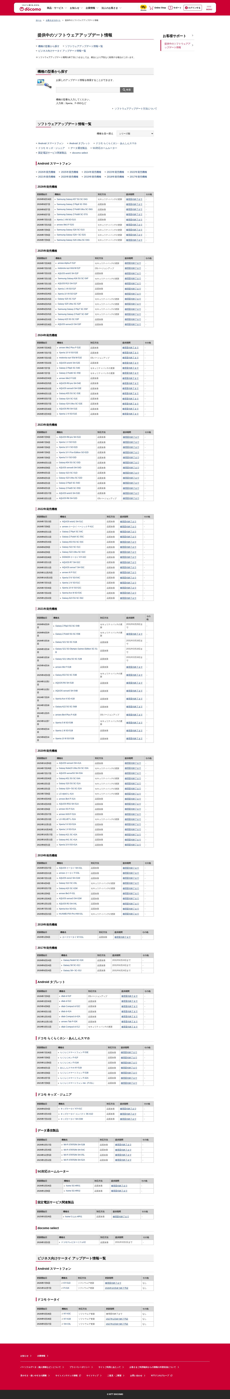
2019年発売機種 (92, 176)
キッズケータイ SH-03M (72, 1119)
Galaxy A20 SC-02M (68, 888)
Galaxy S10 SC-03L (68, 883)
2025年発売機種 (69, 172)
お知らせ (74, 8)
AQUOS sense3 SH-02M (70, 898)
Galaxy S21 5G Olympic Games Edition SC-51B (76, 650)
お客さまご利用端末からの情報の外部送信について (152, 1367)
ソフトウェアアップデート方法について (136, 108)
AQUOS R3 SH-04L (68, 904)
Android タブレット (79, 143)
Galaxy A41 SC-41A (68, 839)
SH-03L (67, 1324)
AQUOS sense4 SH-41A (70, 763)
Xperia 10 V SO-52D (68, 447)
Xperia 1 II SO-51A (67, 829)
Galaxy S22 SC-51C (71, 547)
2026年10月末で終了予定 (116, 1288)
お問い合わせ (136, 1375)
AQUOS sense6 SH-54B (66, 691)
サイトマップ (92, 1375)
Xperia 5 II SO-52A (67, 824)
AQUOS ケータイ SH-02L (70, 868)
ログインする (194, 8)
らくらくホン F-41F (69, 1057)
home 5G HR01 (73, 1186)
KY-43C (67, 1314)
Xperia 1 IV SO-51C (71, 583)
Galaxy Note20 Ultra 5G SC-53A (73, 768)
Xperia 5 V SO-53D (67, 457)
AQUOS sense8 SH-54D (70, 467)
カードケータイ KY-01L (73, 937)
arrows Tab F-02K (69, 1021)
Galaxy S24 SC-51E (68, 398)
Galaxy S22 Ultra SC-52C (74, 552)
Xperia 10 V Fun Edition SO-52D (73, 452)
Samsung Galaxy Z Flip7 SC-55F (73, 309)
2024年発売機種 (92, 172)
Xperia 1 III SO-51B (64, 730)
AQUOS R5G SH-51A (69, 804)
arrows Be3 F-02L (67, 893)
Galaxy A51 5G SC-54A (69, 778)
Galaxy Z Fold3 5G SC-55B (67, 634)
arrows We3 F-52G (65, 225)
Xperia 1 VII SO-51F (67, 289)
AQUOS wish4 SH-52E (69, 363)
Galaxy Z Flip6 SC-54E (69, 368)
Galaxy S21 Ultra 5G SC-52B (68, 659)
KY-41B (67, 1319)
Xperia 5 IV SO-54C (71, 578)
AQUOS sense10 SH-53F (69, 324)
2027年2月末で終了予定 (117, 1324)
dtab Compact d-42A (70, 1016)
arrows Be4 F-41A (67, 799)
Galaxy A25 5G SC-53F (68, 319)
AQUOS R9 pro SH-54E (70, 383)
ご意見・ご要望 (114, 1375)
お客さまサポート (53, 20)
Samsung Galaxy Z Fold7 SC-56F (73, 314)
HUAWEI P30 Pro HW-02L (71, 914)
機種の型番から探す (48, 46)
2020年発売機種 (69, 176)
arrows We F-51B (63, 667)
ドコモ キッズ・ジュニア (51, 148)
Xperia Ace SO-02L (67, 909)
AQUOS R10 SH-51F (67, 283)
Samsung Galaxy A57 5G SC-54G (72, 199)
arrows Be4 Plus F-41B (65, 715)
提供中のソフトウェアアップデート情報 (177, 45)
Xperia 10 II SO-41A (68, 845)
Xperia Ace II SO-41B (65, 699)
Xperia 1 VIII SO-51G (66, 219)
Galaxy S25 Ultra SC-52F (69, 304)
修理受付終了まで (134, 199)
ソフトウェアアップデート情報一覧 (84, 46)
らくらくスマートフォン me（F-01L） (77, 1083)
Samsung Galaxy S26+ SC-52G (71, 235)
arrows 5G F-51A (66, 809)
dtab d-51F (66, 996)
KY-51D (67, 1283)
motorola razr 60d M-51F (69, 268)
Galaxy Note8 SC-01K (73, 960)
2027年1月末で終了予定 (117, 1319)
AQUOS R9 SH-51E (68, 409)
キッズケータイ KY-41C (71, 1109)
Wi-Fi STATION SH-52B (74, 1144)
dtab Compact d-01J (70, 1027)
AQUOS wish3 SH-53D (69, 493)
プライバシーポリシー (80, 1367)
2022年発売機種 (138, 172)
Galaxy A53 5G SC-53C (73, 542)
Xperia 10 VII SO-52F (67, 294)
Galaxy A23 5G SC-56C (73, 598)
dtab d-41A (66, 1011)
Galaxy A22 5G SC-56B (66, 706)
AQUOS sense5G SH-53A (71, 773)
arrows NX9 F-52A (67, 814)
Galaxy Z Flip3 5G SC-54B (67, 626)
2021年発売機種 (46, 176)
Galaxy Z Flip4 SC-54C (72, 532)
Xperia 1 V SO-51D (67, 442)
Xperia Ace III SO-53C (72, 593)
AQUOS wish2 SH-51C (72, 521)
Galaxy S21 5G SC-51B (66, 642)
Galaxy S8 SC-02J (71, 965)
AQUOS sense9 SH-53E (70, 388)
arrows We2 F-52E (67, 378)
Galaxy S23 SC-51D (68, 473)
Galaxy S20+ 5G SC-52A (70, 788)
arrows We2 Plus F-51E (70, 347)
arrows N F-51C (69, 572)
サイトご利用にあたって (109, 1367)
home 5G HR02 (73, 1191)
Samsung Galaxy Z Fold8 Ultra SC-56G (75, 209)
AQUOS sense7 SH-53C (73, 567)
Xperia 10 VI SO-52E (68, 352)
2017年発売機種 (138, 176)
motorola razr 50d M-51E (70, 358)
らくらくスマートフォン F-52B (74, 1073)
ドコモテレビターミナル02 (73, 1242)
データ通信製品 (79, 148)
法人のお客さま (110, 8)
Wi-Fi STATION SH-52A (74, 1160)
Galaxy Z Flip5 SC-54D (69, 483)
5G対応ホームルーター (105, 148)
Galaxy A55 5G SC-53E (69, 393)
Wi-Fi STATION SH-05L (74, 1155)
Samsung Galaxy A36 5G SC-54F (73, 278)
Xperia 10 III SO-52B (64, 738)
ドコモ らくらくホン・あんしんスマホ (116, 143)
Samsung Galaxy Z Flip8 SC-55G (72, 204)
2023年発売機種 (115, 172)
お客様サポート (174, 36)
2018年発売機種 (115, 176)
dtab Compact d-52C (70, 1006)
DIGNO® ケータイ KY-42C (74, 557)
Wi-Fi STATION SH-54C (74, 1150)
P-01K (66, 1288)
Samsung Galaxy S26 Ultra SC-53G (73, 240)
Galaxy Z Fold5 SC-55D (69, 488)
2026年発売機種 (46, 172)
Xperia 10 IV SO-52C (71, 588)
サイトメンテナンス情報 (66, 1375)
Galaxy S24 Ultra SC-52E (70, 404)
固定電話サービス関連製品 (52, 152)
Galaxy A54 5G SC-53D (69, 462)
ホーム (38, 20)
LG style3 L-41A (66, 794)
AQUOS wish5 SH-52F (68, 273)
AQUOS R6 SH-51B (64, 683)
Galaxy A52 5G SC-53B (66, 675)
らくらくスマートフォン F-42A (74, 1078)
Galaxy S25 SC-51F (67, 299)
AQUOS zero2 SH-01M (69, 878)
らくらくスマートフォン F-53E (74, 1052)
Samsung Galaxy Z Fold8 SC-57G (72, 214)
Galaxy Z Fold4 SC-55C (73, 537)
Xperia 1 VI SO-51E (68, 414)
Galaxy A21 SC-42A (68, 834)
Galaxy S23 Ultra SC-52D (70, 478)
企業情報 (90, 8)
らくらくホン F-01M (69, 1063)
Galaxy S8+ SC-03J (72, 970)
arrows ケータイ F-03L (69, 873)
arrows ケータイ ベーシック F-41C (78, 526)
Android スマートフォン (51, 143)
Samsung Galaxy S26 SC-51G (71, 230)
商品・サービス (55, 8)
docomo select (80, 152)
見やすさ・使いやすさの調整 (33, 1375)
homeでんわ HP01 (73, 1216)
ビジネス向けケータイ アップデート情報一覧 (62, 50)
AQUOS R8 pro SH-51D (70, 437)
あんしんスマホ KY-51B (71, 1068)
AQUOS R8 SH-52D (68, 498)
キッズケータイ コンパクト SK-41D (77, 1114)
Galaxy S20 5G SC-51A (69, 783)
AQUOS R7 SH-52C (71, 562)
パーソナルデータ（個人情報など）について (40, 1367)
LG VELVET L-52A (67, 819)
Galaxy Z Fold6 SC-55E (70, 373)
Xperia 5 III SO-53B (64, 722)
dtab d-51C (66, 1001)
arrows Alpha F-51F (66, 263)
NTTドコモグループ (160, 1375)
